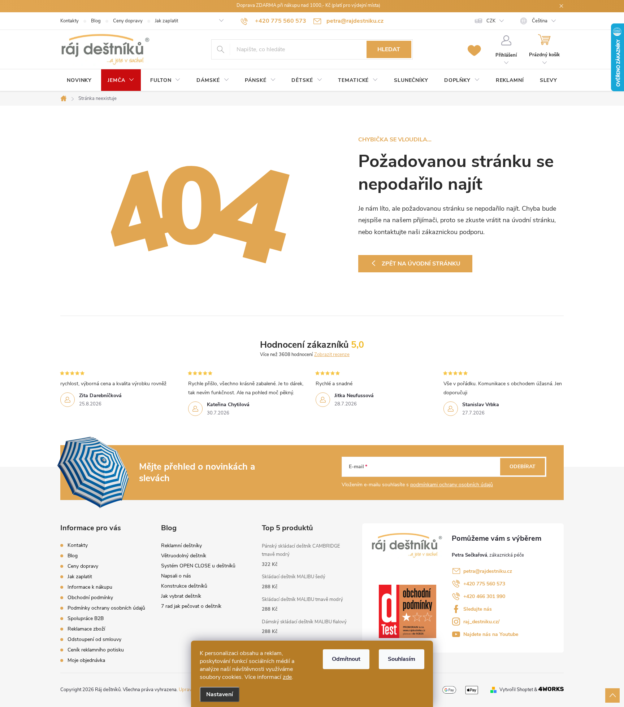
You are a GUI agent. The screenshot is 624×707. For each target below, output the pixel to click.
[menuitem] (79, 80)
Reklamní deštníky (181, 545)
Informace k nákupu (90, 587)
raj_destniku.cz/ (481, 621)
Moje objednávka (86, 660)
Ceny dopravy (128, 21)
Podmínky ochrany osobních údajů (106, 608)
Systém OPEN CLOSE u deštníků (198, 565)
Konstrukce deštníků (184, 586)
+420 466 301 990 (484, 596)
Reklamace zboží (86, 628)
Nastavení (219, 694)
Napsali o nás (176, 575)
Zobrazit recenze (332, 354)
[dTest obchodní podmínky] (407, 611)
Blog (96, 21)
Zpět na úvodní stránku (421, 264)
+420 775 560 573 (484, 583)
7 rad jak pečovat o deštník (191, 606)
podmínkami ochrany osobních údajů (451, 484)
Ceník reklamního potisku (96, 649)
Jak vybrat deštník (181, 596)
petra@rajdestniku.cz (487, 571)
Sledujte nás (477, 609)
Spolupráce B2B (86, 618)
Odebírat (523, 466)
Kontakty (69, 21)
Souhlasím (401, 659)
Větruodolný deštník (183, 555)
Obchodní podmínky (90, 597)
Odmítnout (346, 659)
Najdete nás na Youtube (490, 634)
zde (287, 677)
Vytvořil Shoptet (516, 689)
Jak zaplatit (166, 21)
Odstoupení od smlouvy (94, 639)
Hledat (388, 49)
